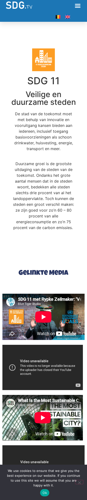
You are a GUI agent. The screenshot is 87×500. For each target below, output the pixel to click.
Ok (45, 493)
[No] (79, 482)
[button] (77, 5)
